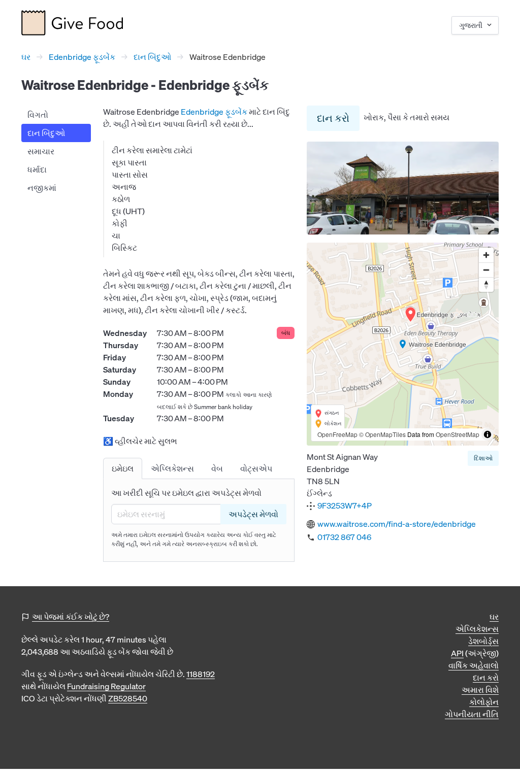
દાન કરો (333, 118)
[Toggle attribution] (487, 434)
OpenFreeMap (337, 434)
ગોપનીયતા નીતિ (472, 714)
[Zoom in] (486, 255)
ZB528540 (127, 698)
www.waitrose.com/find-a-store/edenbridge (396, 523)
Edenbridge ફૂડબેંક (82, 56)
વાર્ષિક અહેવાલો (473, 665)
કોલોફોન (484, 701)
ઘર (25, 56)
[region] (403, 344)
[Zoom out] (486, 269)
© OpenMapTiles (382, 434)
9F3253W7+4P (344, 505)
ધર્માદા (37, 169)
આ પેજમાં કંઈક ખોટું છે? (70, 616)
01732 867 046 (344, 537)
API (457, 653)
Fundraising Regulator (106, 686)
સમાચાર (40, 151)
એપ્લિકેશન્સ (477, 628)
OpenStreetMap (457, 434)
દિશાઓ (483, 458)
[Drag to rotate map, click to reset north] (486, 284)
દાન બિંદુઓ (152, 56)
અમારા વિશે (480, 689)
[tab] (122, 468)
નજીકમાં (41, 187)
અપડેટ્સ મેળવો (253, 514)
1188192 (200, 674)
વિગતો (37, 114)
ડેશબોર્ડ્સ (483, 641)
